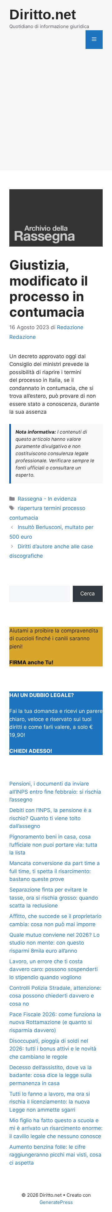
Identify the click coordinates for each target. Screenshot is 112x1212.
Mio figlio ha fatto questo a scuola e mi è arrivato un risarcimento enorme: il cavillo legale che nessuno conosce (56, 1128)
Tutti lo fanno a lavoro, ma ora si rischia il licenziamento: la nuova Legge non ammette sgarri (49, 1102)
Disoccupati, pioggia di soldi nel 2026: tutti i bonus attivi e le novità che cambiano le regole (52, 1049)
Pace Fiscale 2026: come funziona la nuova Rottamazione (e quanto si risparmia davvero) (55, 1022)
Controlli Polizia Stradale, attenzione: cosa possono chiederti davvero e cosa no (55, 996)
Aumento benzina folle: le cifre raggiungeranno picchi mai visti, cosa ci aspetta (55, 1155)
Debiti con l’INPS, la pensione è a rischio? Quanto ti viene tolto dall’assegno (50, 818)
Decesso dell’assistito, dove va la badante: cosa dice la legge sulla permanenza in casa (50, 1075)
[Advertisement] (56, 114)
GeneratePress (56, 1202)
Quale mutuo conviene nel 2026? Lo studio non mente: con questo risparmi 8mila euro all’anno (54, 943)
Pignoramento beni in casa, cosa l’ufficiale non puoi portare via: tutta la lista (53, 845)
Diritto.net (42, 14)
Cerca (87, 593)
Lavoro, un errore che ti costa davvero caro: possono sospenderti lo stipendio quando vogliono (53, 969)
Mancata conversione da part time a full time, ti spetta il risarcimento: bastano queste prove (54, 871)
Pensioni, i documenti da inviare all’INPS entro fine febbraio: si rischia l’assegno (55, 792)
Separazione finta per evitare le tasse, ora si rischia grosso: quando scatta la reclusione (53, 898)
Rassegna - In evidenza (47, 499)
